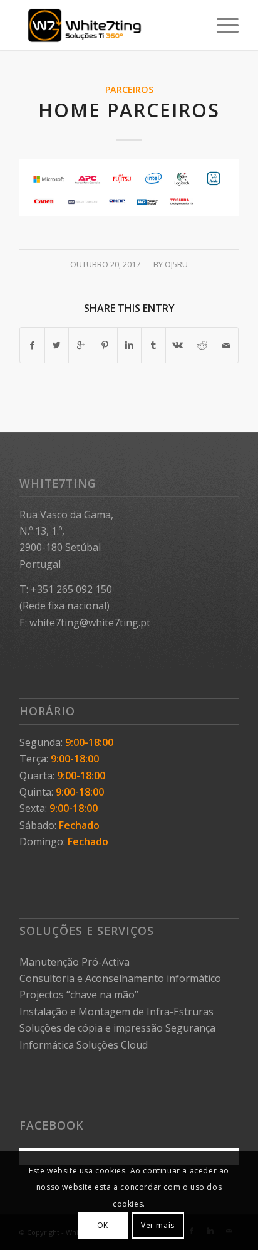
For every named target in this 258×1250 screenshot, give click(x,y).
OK (102, 1225)
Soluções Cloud (112, 1045)
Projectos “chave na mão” (78, 995)
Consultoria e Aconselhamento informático (120, 978)
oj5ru (176, 264)
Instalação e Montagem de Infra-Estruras (116, 1011)
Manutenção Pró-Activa (74, 962)
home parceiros (129, 110)
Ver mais (158, 1225)
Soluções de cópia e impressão (91, 1028)
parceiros (129, 89)
